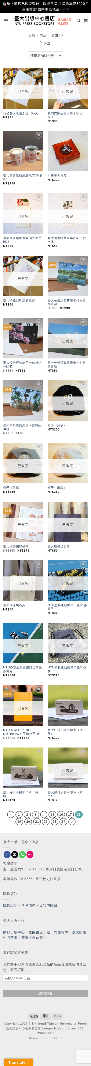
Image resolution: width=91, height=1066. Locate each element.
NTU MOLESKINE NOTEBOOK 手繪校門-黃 (21, 731)
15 (52, 814)
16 (61, 814)
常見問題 (28, 905)
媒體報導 (61, 932)
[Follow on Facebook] (7, 854)
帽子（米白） (57, 487)
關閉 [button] (65, 9)
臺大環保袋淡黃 (15, 605)
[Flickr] (29, 854)
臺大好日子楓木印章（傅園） (65, 731)
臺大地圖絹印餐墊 (16, 546)
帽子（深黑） (57, 425)
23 (55, 821)
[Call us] (22, 854)
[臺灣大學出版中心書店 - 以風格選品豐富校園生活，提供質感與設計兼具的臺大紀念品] (43, 20)
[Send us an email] (14, 854)
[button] (5, 20)
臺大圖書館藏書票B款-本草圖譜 (22, 239)
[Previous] (10, 814)
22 (46, 821)
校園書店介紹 (39, 932)
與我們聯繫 (48, 905)
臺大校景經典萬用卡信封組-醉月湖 (67, 302)
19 (19, 821)
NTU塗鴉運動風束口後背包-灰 (68, 669)
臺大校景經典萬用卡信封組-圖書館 (67, 364)
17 (70, 814)
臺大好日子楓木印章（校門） (65, 794)
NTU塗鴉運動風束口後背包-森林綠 (23, 669)
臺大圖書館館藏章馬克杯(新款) (23, 177)
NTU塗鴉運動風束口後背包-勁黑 (68, 607)
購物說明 (10, 905)
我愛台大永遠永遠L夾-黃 (20, 113)
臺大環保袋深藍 (59, 546)
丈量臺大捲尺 (57, 175)
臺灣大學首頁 (32, 938)
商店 (43, 35)
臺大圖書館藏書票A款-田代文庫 (67, 239)
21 (37, 821)
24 (63, 821)
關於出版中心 (14, 932)
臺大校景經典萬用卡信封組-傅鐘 (23, 427)
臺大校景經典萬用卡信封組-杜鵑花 (23, 364)
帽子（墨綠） (12, 487)
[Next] (72, 821)
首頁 (31, 35)
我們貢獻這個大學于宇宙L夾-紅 (66, 115)
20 (28, 821)
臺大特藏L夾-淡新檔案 (19, 300)
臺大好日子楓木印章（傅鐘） (20, 794)
